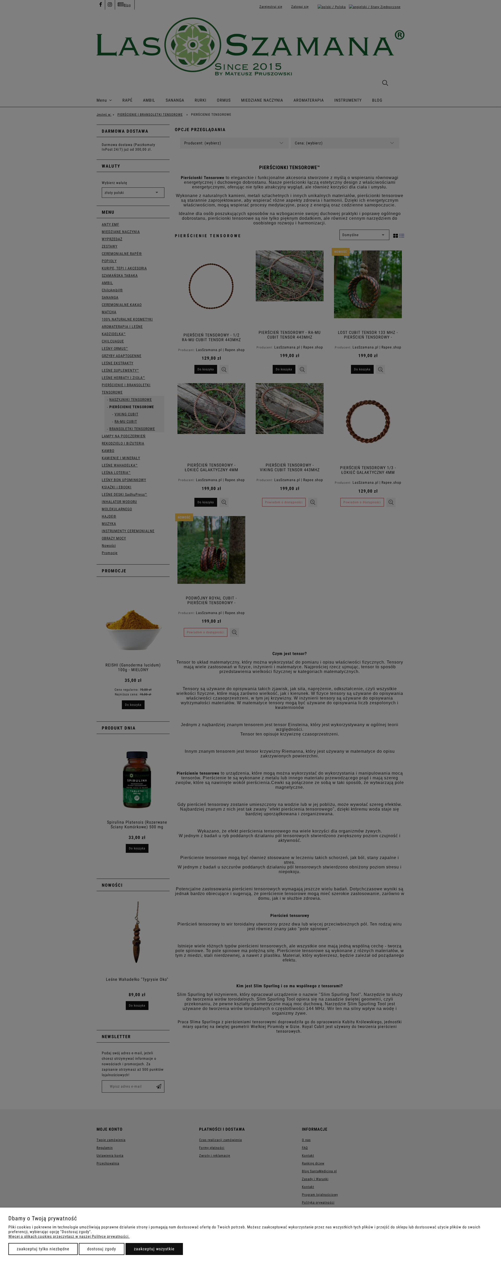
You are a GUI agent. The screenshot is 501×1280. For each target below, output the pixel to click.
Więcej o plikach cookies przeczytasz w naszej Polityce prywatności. (69, 1236)
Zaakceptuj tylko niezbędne (43, 1248)
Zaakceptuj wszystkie (154, 1248)
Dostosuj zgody (101, 1248)
